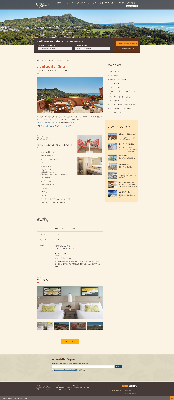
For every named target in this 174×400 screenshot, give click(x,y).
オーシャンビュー (114, 83)
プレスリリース (126, 390)
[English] (130, 386)
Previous (40, 326)
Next (100, 326)
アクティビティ (110, 3)
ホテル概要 (120, 3)
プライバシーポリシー (120, 393)
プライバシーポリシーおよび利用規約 (65, 370)
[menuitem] (60, 2)
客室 (68, 3)
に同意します (69, 370)
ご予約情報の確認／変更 (126, 48)
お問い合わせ (131, 3)
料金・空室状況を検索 (127, 44)
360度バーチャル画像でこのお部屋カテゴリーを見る (53, 126)
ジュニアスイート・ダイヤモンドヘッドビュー (122, 92)
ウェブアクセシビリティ (131, 393)
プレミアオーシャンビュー (117, 87)
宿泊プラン (60, 3)
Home (40, 60)
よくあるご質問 (112, 390)
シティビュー (113, 75)
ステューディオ (114, 72)
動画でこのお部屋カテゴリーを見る (47, 122)
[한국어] (134, 386)
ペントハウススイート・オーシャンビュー (122, 104)
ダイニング (75, 3)
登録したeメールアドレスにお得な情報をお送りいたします (70, 364)
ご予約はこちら (69, 342)
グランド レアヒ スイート (117, 112)
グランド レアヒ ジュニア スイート (120, 108)
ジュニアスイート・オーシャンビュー (121, 97)
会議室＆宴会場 (98, 3)
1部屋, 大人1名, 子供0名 (84, 49)
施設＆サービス (86, 3)
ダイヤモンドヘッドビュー (117, 79)
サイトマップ (134, 390)
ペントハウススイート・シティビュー (121, 101)
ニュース (119, 390)
